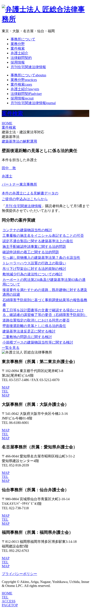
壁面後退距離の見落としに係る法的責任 (34, 326)
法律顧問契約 (21, 58)
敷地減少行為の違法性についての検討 (32, 274)
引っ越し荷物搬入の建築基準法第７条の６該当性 (41, 257)
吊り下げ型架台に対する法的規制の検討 (34, 269)
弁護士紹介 (19, 53)
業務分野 (18, 44)
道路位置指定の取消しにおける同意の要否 (36, 320)
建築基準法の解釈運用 (19, 141)
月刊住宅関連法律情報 (28, 67)
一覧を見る (10, 348)
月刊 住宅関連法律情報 (23, 206)
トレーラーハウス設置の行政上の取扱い (34, 263)
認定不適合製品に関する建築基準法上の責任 (37, 241)
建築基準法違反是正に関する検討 (28, 331)
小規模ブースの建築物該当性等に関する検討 (37, 342)
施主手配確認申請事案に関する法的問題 (34, 246)
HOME (7, 123)
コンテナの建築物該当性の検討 (27, 230)
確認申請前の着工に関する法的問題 (30, 252)
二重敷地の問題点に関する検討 (27, 337)
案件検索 (18, 48)
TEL (5, 391)
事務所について (23, 39)
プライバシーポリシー (19, 574)
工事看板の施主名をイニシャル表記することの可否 (43, 235)
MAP (5, 387)
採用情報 (18, 62)
